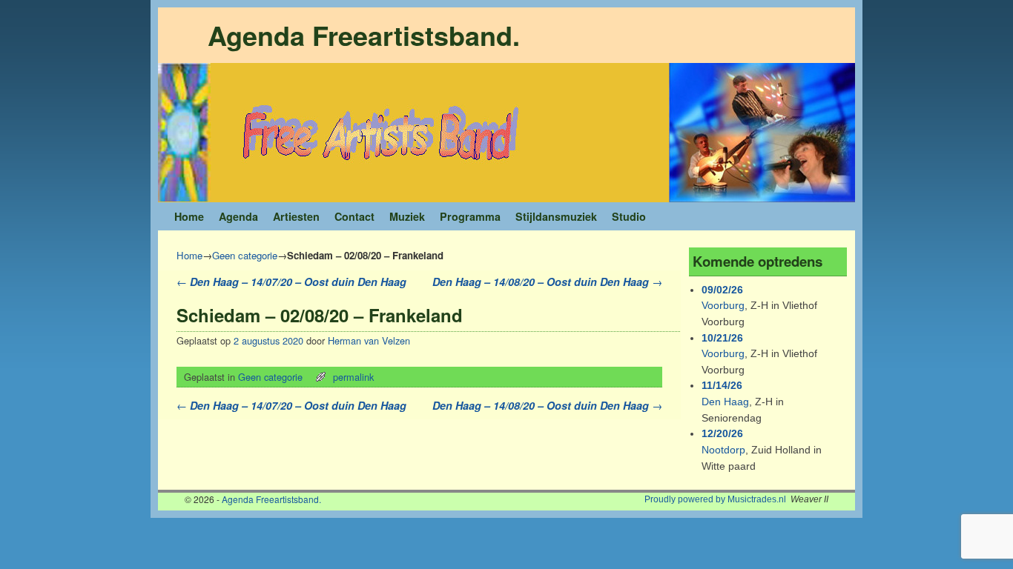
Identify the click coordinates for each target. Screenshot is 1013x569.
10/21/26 (722, 338)
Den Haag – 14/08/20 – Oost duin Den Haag (547, 281)
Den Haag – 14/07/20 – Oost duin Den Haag (291, 281)
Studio (629, 216)
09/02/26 (722, 290)
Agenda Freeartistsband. (364, 35)
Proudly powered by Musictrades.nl (715, 499)
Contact (354, 216)
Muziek (407, 216)
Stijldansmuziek (556, 216)
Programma (470, 216)
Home (189, 216)
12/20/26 (722, 433)
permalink (353, 377)
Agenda (238, 216)
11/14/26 (722, 385)
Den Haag (725, 401)
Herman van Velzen (369, 340)
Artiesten (296, 216)
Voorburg (723, 305)
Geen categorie (244, 255)
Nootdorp (723, 450)
